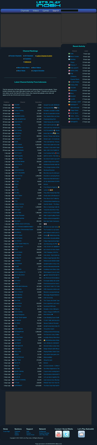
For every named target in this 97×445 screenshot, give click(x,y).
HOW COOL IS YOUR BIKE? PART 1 (54, 212)
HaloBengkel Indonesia (20, 286)
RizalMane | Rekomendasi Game (23, 229)
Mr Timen (17, 334)
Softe (72, 53)
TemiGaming (17, 289)
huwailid (16, 266)
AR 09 (16, 249)
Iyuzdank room (18, 246)
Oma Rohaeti (18, 263)
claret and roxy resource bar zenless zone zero (57, 127)
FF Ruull (16, 382)
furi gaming (17, 178)
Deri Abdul (17, 323)
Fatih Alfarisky (18, 294)
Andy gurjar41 (74, 68)
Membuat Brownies (49, 170)
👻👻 (45, 224)
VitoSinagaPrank (19, 331)
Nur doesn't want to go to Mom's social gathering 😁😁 (59, 158)
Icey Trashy (17, 127)
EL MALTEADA (75, 82)
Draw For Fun (18, 175)
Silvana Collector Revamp (51, 323)
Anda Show (17, 348)
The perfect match (49, 329)
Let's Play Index (43, 434)
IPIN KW (16, 277)
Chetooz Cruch (18, 207)
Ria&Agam (17, 107)
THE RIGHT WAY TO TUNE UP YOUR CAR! (57, 286)
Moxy (72, 93)
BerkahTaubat (18, 238)
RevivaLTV (17, 136)
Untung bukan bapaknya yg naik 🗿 (54, 201)
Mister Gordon (75, 56)
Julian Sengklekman (20, 119)
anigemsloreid (18, 122)
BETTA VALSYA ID (19, 275)
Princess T (74, 65)
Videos (17, 433)
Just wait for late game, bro (51, 354)
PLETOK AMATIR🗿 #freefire (52, 130)
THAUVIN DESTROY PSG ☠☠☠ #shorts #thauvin (58, 210)
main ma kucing (48, 297)
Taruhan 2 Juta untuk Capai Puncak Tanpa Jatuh (58, 147)
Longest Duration (38, 71)
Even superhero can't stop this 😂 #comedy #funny (58, 303)
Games (17, 434)
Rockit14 (73, 96)
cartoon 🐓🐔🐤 (48, 190)
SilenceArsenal (75, 107)
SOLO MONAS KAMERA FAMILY (23, 226)
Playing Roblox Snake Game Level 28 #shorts (57, 351)
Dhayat (16, 184)
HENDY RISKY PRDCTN (21, 243)
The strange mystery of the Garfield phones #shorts (58, 167)
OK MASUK (17, 320)
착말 (72, 73)
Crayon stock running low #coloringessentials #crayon (59, 371)
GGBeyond (42, 431)
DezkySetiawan (18, 147)
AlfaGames (73, 90)
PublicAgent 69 (18, 345)
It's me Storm (74, 113)
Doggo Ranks (74, 110)
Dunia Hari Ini (18, 164)
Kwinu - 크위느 (75, 116)
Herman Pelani (18, 337)
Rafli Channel (18, 144)
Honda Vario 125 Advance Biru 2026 (54, 195)
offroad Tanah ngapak (20, 317)
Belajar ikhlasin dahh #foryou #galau (54, 348)
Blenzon (16, 365)
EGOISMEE (17, 340)
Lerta (15, 326)
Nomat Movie (18, 303)
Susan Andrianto (19, 150)
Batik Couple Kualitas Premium (52, 215)
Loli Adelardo (17, 269)
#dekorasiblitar (48, 357)
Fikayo (72, 62)
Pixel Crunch (18, 153)
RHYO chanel (18, 235)
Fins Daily (17, 368)
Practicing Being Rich (50, 119)
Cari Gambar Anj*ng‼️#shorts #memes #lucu (57, 153)
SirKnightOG (74, 121)
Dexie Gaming (18, 311)
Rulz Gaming (18, 130)
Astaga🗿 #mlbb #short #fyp (52, 235)
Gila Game (17, 221)
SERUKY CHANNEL (20, 380)
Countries (28, 59)
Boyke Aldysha (18, 328)
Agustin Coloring (18, 371)
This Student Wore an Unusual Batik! (54, 116)
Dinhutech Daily (75, 119)
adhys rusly (17, 351)
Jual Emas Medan (19, 161)
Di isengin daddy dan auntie (51, 280)
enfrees (16, 167)
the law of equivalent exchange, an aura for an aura (58, 113)
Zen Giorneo (17, 241)
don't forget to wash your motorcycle (54, 232)
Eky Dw (16, 190)
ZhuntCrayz (17, 374)
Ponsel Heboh (18, 252)
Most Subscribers (24, 68)
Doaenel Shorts (75, 79)
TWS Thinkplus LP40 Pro (51, 252)
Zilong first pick (48, 360)
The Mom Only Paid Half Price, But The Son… (57, 385)
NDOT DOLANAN (19, 173)
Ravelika (16, 192)
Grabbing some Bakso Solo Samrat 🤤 (55, 269)
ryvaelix (73, 99)
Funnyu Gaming (18, 110)
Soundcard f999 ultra (50, 306)
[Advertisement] (44, 30)
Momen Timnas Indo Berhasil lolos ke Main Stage (58, 136)
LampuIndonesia (19, 170)
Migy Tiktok (17, 360)
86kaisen (16, 198)
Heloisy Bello (74, 85)
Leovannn (17, 113)
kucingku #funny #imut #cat (51, 337)
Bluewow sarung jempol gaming (53, 292)
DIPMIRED (17, 260)
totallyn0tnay (17, 133)
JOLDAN (16, 104)
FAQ (27, 431)
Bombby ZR (17, 258)
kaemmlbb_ (17, 124)
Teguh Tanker (18, 195)
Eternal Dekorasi (19, 357)
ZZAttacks (74, 76)
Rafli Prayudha (18, 156)
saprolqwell (17, 343)
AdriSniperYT (74, 104)
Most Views (21, 71)
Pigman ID (17, 362)
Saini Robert (17, 306)
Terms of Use (30, 434)
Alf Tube (16, 181)
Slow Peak (17, 300)
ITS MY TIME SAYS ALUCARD (52, 320)
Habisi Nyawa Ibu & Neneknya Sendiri (54, 122)
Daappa (16, 354)
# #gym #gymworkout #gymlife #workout (55, 241)
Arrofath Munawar (19, 215)
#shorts (46, 184)
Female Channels (16, 56)
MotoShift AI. (17, 232)
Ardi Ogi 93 (17, 139)
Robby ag (17, 309)
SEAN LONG (74, 70)
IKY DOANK (17, 255)
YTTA (15, 201)
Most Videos (37, 68)
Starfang (73, 59)
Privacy (28, 433)
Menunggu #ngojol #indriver (51, 295)
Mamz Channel (18, 292)
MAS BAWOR (18, 297)
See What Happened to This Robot (54, 368)
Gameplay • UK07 (76, 102)
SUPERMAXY (18, 385)
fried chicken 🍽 (48, 314)
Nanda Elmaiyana (19, 314)
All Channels (29, 56)
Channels (17, 431)
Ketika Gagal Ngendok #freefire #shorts (55, 258)
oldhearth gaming (19, 218)
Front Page (6, 431)
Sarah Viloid (17, 212)
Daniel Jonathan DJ (19, 272)
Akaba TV (17, 283)
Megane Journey (19, 204)
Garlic (16, 187)
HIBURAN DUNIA (19, 116)
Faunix (16, 141)
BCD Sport (17, 209)
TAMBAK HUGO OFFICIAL (22, 224)
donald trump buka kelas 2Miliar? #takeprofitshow (58, 326)
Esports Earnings (44, 433)
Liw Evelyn (17, 280)
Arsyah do (17, 377)
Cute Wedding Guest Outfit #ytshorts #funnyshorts (58, 317)
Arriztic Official (18, 158)
